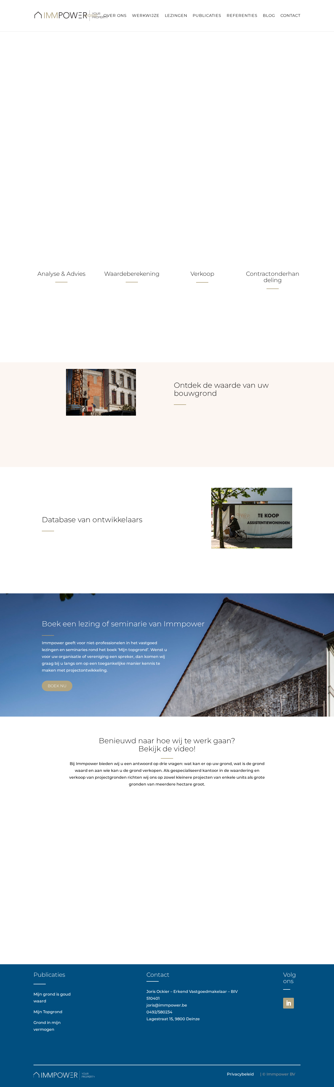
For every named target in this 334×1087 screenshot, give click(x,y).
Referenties (242, 16)
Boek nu (57, 686)
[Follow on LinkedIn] (288, 1003)
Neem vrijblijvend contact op (79, 131)
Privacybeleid (240, 1074)
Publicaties (207, 16)
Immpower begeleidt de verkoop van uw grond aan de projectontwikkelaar (155, 107)
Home (91, 16)
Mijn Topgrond (47, 1011)
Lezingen (176, 16)
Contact (290, 16)
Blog (269, 16)
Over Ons (115, 16)
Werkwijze (145, 16)
